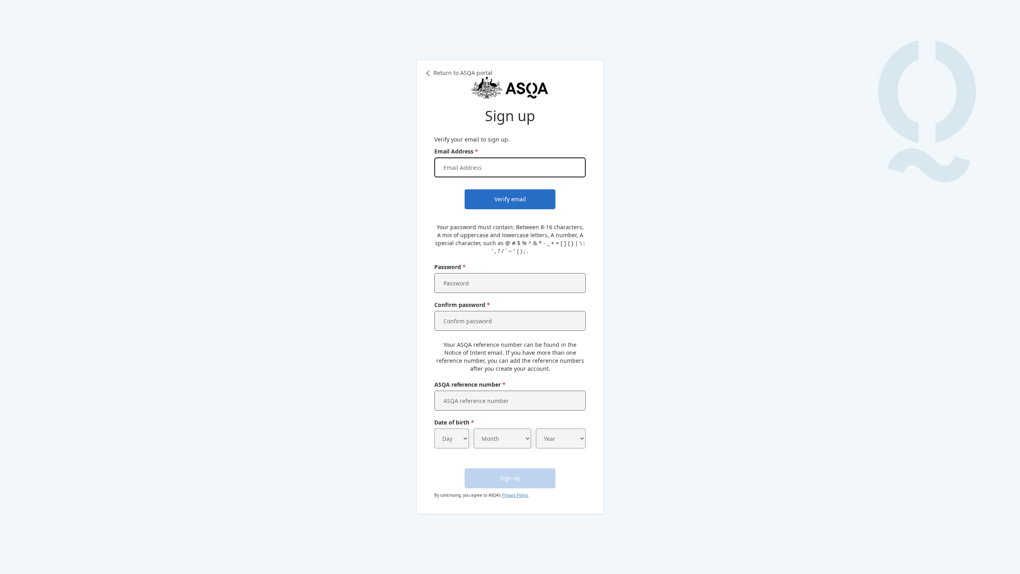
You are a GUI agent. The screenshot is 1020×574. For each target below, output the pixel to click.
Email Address (453, 151)
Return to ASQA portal (463, 73)
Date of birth (451, 422)
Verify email (510, 199)
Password (447, 267)
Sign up (510, 478)
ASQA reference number (467, 384)
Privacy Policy (515, 495)
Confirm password (459, 305)
